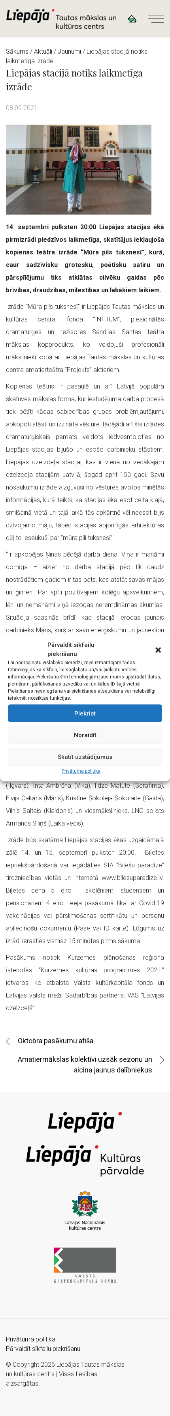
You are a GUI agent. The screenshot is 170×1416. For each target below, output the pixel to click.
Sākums (17, 51)
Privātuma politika (81, 771)
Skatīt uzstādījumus (85, 756)
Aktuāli (43, 51)
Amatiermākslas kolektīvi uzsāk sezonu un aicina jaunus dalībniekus (85, 1064)
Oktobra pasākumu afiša (55, 1041)
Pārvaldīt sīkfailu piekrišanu (43, 1348)
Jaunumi (69, 51)
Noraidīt (85, 735)
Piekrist (85, 713)
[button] (158, 650)
